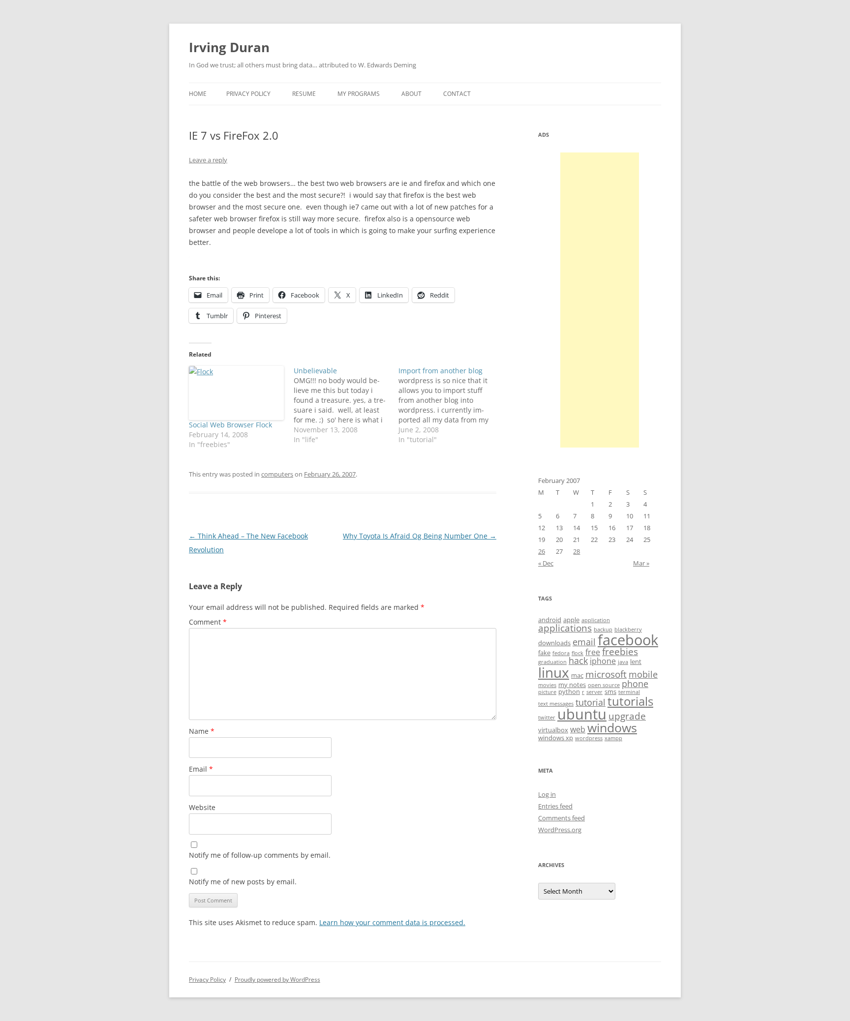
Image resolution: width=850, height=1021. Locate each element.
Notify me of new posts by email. (243, 881)
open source (604, 685)
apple (571, 619)
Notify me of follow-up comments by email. (260, 855)
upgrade (627, 716)
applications (565, 628)
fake (544, 652)
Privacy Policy (248, 94)
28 (576, 551)
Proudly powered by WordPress (277, 979)
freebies (620, 651)
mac (577, 675)
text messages (556, 703)
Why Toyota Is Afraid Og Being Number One (419, 536)
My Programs (358, 94)
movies (547, 685)
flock (577, 653)
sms (610, 691)
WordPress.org (559, 829)
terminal (629, 692)
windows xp (555, 737)
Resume (304, 94)
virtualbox (553, 729)
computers (277, 474)
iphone (603, 661)
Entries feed (555, 806)
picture (547, 692)
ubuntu (582, 714)
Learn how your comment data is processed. (392, 922)
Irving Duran (229, 47)
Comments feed (561, 817)
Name (201, 731)
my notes (572, 684)
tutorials (630, 701)
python (569, 691)
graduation (552, 662)
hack (578, 660)
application (595, 620)
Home (198, 94)
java (623, 662)
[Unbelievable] (346, 405)
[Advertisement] (599, 300)
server (594, 692)
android (549, 619)
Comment (208, 622)
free (592, 652)
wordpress (589, 738)
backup (603, 629)
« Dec (545, 563)
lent (635, 661)
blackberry (628, 629)
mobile (643, 674)
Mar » (641, 563)
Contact (457, 94)
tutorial (591, 702)
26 (541, 551)
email (584, 642)
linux (553, 672)
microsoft (606, 674)
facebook (628, 640)
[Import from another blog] (450, 405)
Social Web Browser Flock (230, 424)
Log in (547, 794)
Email (201, 769)
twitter (546, 717)
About (411, 94)
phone (635, 684)
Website (202, 807)
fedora (561, 653)
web (577, 729)
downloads (554, 642)
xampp (613, 738)
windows (612, 727)
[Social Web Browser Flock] (236, 393)
